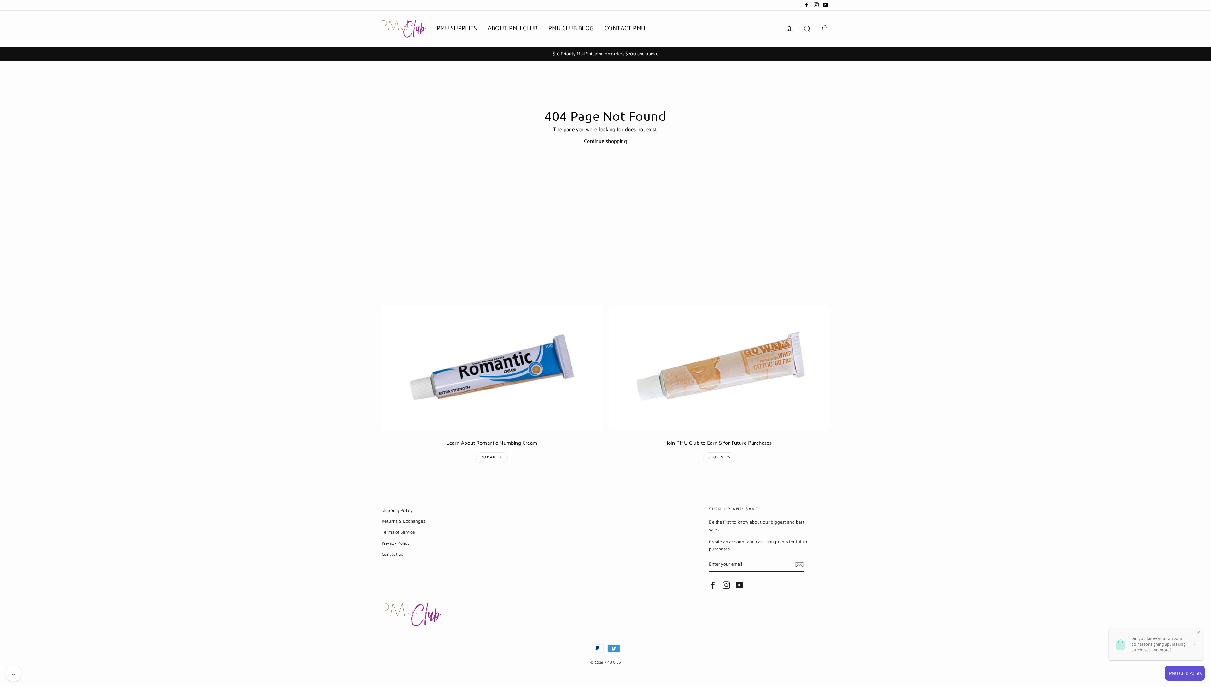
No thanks (605, 410)
